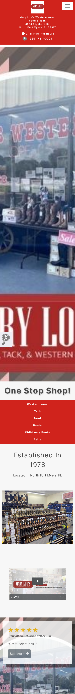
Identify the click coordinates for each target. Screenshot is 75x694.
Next (70, 520)
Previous (5, 520)
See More (18, 654)
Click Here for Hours (40, 33)
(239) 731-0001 (39, 38)
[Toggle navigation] (67, 6)
